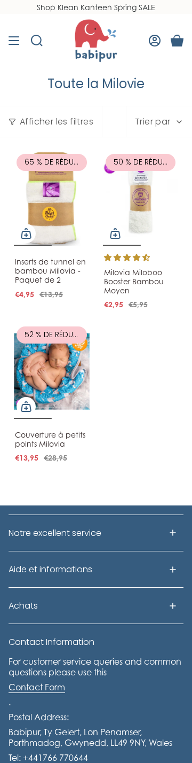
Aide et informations (50, 569)
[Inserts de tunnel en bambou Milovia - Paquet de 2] (52, 198)
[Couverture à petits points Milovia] (52, 371)
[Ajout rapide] (26, 233)
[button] (127, 257)
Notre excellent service (55, 533)
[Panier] (177, 41)
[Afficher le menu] (14, 41)
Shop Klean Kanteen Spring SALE (96, 7)
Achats (23, 606)
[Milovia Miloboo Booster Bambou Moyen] (141, 198)
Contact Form (37, 687)
